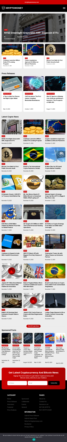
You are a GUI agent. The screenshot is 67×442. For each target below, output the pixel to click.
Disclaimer (28, 424)
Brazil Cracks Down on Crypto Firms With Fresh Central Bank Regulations (55, 285)
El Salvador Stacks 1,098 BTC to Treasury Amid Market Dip (11, 195)
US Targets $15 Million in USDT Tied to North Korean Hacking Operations (33, 225)
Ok (34, 439)
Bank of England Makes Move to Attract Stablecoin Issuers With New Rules (32, 285)
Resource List (43, 404)
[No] (65, 437)
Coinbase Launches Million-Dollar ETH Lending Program (11, 62)
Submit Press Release (32, 416)
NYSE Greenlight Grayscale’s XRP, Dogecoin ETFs (31, 33)
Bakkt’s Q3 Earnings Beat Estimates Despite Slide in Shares (10, 314)
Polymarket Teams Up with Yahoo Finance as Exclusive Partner (54, 255)
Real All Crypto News (33, 326)
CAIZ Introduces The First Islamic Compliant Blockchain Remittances (33, 98)
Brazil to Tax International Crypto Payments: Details (31, 167)
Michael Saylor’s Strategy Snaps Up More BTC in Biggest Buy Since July (55, 196)
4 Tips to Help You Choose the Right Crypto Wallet (11, 97)
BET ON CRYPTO (44, 407)
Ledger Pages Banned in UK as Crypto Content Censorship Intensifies (55, 314)
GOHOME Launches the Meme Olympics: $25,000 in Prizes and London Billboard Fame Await (49, 353)
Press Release (7, 93)
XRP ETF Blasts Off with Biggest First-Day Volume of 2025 (32, 255)
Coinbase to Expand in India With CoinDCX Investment (10, 254)
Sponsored (5, 345)
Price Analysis (12, 410)
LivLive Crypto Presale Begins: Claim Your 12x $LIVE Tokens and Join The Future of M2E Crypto (17, 353)
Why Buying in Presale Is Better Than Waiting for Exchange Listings (6, 351)
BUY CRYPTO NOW (45, 410)
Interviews (10, 404)
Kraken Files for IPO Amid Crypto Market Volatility (53, 167)
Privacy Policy (29, 427)
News (5, 30)
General (24, 407)
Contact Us (43, 402)
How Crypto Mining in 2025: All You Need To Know (60, 350)
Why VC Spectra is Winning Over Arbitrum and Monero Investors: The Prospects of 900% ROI (55, 99)
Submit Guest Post (31, 418)
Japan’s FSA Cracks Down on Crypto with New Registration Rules (32, 314)
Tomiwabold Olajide (9, 39)
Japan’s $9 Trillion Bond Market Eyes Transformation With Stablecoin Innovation (12, 285)
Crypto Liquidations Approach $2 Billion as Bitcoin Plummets (31, 62)
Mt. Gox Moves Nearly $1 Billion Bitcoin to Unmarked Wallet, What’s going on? (32, 196)
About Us (42, 399)
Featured (10, 407)
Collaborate (25, 402)
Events (24, 404)
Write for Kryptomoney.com (33, 421)
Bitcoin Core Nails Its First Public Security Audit (55, 61)
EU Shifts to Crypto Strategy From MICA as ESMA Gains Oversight (54, 225)
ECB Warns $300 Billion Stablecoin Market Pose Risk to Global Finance (11, 225)
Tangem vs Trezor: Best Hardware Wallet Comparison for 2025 (27, 351)
